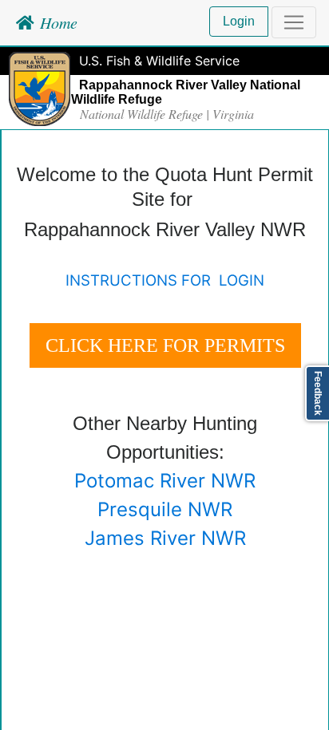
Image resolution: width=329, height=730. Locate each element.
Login (239, 21)
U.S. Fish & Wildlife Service (159, 61)
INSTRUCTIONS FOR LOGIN (164, 280)
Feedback (317, 393)
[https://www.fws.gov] (39, 88)
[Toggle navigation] (294, 22)
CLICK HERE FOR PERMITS (165, 345)
